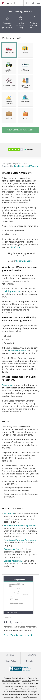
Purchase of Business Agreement (20, 525)
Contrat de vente (24, 260)
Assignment (7, 385)
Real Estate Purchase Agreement (20, 540)
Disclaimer (5, 681)
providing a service (11, 291)
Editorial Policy (27, 681)
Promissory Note (17, 350)
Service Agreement (13, 560)
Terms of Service (27, 697)
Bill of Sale (15, 247)
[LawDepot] (8, 3)
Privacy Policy (10, 661)
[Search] (33, 3)
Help (27, 3)
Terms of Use (32, 678)
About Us (10, 655)
